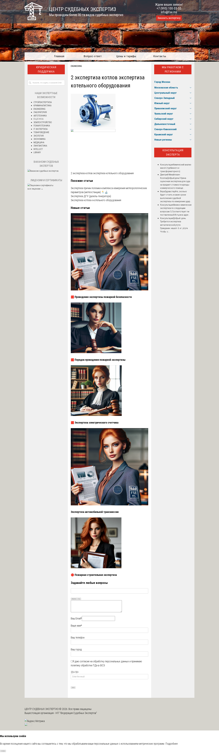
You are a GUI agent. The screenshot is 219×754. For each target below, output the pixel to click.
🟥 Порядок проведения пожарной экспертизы (98, 359)
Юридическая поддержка (46, 69)
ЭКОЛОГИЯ (39, 135)
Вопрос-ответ (93, 56)
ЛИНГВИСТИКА (40, 145)
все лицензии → (35, 188)
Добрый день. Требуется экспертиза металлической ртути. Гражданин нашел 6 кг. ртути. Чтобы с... (174, 225)
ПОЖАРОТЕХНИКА (42, 125)
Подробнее (171, 743)
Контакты (159, 56)
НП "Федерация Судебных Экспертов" (76, 713)
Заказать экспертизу (168, 18)
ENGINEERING (76, 66)
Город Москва (162, 81)
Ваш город (76, 649)
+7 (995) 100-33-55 (169, 8)
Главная (59, 56)
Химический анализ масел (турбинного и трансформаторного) (175, 168)
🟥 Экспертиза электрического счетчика (94, 422)
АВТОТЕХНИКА (40, 115)
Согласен (3, 751)
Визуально (74, 598)
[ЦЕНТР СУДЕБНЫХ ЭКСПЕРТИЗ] (33, 19)
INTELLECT (38, 149)
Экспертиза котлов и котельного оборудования (96, 200)
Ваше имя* (76, 625)
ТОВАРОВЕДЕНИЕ (41, 132)
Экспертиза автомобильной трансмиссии (95, 511)
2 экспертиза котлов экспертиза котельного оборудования (102, 173)
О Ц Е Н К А (38, 119)
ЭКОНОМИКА (39, 139)
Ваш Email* (76, 618)
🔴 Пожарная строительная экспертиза (94, 574)
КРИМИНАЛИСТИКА (42, 105)
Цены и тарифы (126, 56)
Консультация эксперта (172, 152)
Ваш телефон (77, 637)
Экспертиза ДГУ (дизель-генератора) (91, 196)
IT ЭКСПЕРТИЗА (41, 129)
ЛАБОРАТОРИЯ (40, 112)
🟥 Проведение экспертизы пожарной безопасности (101, 296)
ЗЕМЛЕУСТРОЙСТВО (43, 122)
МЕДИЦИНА (39, 142)
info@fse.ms (169, 12)
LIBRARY (37, 152)
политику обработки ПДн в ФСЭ (88, 665)
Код (79, 598)
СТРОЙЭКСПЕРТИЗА (43, 102)
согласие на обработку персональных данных (104, 661)
